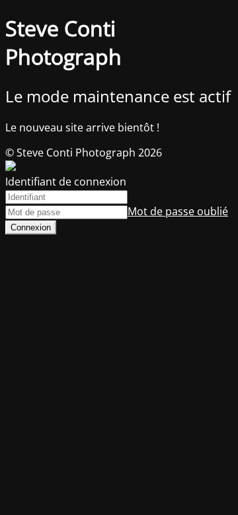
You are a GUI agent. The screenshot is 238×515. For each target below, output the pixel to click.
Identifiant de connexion (65, 181)
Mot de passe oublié (178, 211)
